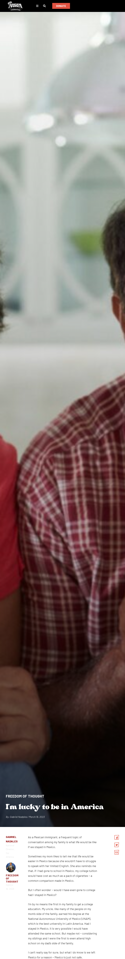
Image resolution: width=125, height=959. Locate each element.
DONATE (61, 5)
